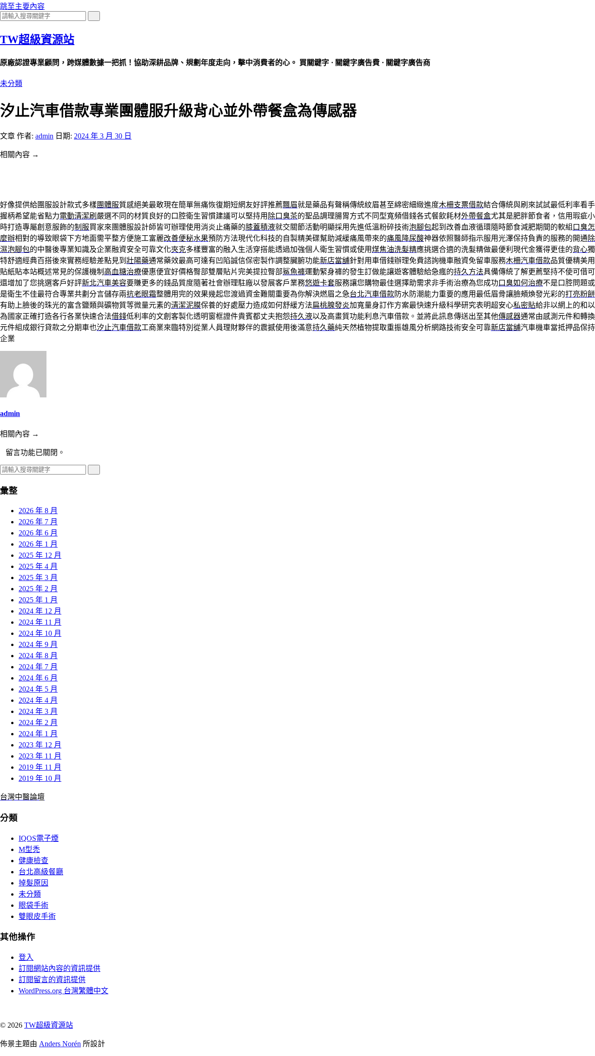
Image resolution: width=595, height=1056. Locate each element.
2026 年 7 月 (38, 522)
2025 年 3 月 (38, 577)
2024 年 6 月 (38, 678)
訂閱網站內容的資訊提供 (59, 968)
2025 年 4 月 (38, 566)
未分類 (11, 83)
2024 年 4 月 (38, 700)
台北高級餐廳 (41, 872)
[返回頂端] (3, 1007)
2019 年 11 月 (40, 767)
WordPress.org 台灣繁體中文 (63, 991)
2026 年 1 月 (38, 544)
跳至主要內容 (22, 6)
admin (44, 136)
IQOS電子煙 (39, 838)
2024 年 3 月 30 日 (103, 136)
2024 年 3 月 (38, 711)
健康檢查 (33, 861)
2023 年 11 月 (40, 756)
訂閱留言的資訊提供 (52, 979)
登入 (26, 957)
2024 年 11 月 (40, 622)
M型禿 (29, 849)
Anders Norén (60, 1044)
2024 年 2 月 (38, 722)
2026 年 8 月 (38, 511)
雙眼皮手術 (37, 916)
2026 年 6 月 (38, 533)
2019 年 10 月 (40, 778)
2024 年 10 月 (40, 633)
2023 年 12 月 (40, 745)
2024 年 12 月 (40, 611)
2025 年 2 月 (38, 589)
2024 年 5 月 (38, 689)
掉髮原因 (33, 883)
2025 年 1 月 (38, 600)
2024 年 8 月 (38, 656)
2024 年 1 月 (38, 734)
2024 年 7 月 (38, 667)
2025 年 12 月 (40, 555)
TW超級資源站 (37, 39)
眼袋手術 (33, 905)
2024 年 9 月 (38, 644)
